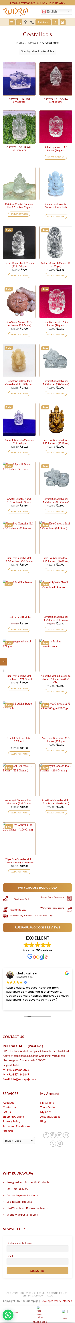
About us (8, 1102)
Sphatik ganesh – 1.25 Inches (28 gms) (56, 323)
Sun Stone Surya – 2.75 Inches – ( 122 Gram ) (19, 323)
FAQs (50, 1295)
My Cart (45, 1111)
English (51, 11)
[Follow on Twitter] (59, 1135)
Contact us (9, 1107)
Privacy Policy (11, 1121)
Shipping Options (14, 1116)
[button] (12, 22)
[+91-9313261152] (32, 22)
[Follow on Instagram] (53, 1135)
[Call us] (53, 1144)
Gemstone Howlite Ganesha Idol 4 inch (56, 205)
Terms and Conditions (16, 1126)
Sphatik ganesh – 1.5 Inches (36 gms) (55, 149)
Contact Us (27, 1293)
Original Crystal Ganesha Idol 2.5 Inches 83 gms (19, 205)
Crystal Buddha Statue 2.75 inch (19, 739)
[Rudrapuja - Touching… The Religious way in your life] (20, 11)
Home (20, 42)
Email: (19, 1079)
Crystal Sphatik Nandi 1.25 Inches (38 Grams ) (56, 382)
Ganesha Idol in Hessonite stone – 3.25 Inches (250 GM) (55, 679)
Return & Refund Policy (52, 1293)
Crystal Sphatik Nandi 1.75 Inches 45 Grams (19, 500)
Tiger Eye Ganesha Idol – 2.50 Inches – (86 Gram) (19, 559)
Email (10, 1255)
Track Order (47, 1107)
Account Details (50, 1116)
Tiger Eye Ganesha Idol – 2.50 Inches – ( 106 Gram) (19, 861)
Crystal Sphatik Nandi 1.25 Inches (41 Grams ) (56, 500)
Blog (43, 1121)
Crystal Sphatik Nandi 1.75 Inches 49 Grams (56, 618)
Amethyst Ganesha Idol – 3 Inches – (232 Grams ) (19, 802)
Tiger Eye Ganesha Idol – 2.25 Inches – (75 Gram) (56, 441)
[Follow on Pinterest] (60, 1144)
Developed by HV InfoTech (56, 1300)
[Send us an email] (66, 1135)
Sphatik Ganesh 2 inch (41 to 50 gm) (55, 264)
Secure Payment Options (22, 1195)
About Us (12, 1293)
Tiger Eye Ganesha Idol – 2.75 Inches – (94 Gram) (56, 559)
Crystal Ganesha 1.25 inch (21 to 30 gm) (19, 264)
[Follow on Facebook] (46, 1135)
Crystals (33, 42)
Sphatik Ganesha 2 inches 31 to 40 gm (19, 441)
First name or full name (20, 1242)
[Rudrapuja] (26, 22)
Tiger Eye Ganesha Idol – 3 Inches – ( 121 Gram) (19, 677)
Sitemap (8, 1130)
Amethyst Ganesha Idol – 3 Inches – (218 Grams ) (56, 802)
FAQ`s (7, 1111)
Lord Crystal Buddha (19, 616)
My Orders (47, 1102)
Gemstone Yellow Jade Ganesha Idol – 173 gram (19, 382)
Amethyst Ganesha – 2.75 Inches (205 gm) (56, 739)
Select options (55, 157)
